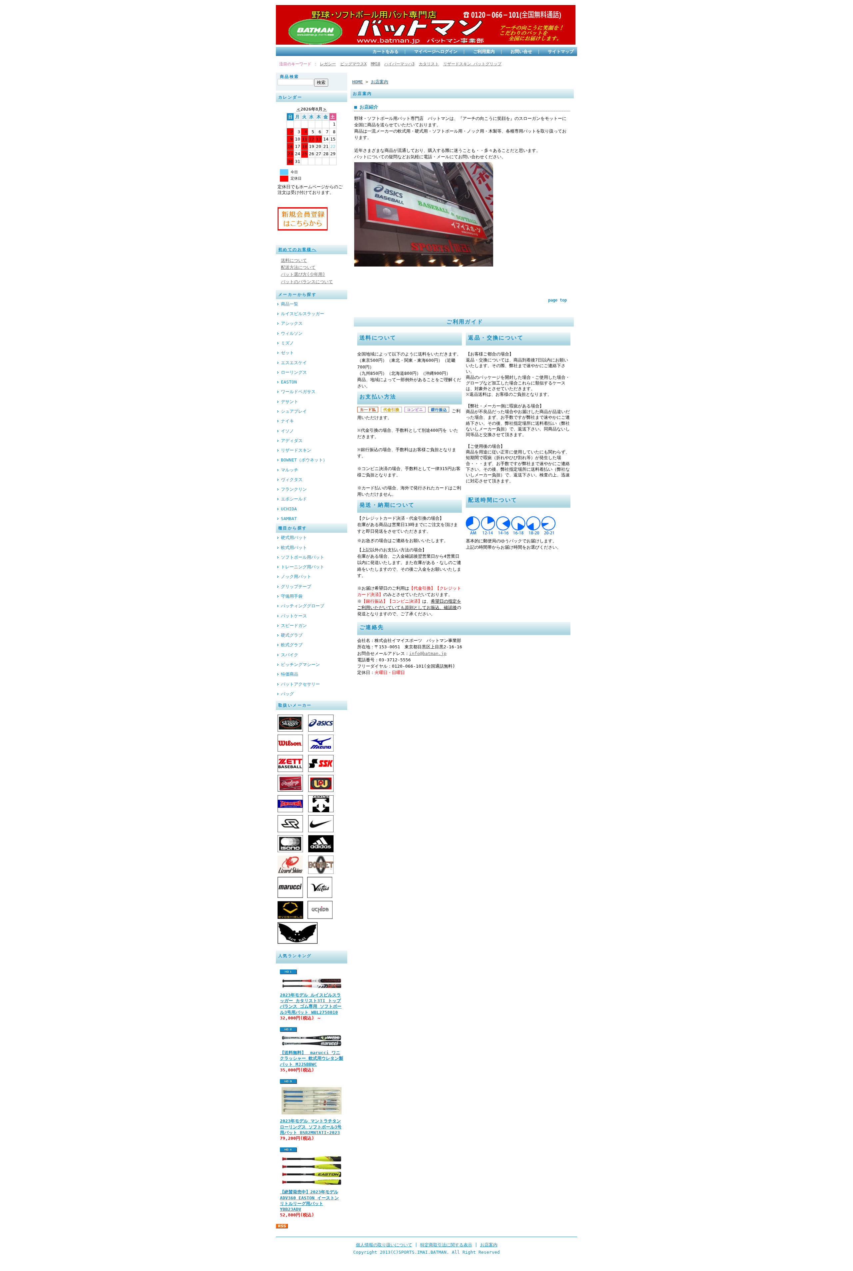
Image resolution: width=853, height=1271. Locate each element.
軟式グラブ (292, 644)
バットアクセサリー (300, 684)
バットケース (294, 615)
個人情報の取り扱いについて (384, 1244)
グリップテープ (296, 586)
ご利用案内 (484, 51)
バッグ (287, 693)
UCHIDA (289, 508)
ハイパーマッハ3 (399, 64)
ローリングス (294, 372)
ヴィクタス (292, 479)
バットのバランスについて (307, 281)
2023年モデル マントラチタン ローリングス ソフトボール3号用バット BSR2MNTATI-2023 (311, 1126)
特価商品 (289, 674)
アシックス (292, 323)
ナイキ (287, 420)
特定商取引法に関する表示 (446, 1244)
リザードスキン (296, 450)
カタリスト (429, 64)
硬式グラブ (292, 635)
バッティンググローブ (302, 605)
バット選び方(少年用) (303, 274)
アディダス (292, 440)
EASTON (289, 381)
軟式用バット (294, 547)
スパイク (289, 654)
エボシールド (294, 498)
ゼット (287, 352)
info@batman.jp (427, 653)
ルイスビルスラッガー (302, 313)
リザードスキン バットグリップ (472, 64)
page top (557, 300)
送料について (294, 260)
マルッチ (289, 469)
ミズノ (287, 342)
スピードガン (294, 625)
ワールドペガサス (298, 391)
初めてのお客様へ (297, 249)
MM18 (375, 64)
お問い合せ (521, 51)
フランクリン (294, 489)
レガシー (328, 64)
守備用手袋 (292, 596)
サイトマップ (561, 51)
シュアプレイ (294, 411)
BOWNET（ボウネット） (304, 459)
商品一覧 (289, 304)
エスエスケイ (294, 362)
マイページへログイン (435, 51)
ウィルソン (292, 333)
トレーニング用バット (302, 566)
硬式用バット (294, 537)
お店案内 (379, 81)
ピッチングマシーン (300, 664)
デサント (289, 401)
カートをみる (386, 51)
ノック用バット (296, 576)
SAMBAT (289, 518)
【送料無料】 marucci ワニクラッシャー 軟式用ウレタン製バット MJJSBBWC (311, 1058)
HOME (357, 81)
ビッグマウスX (353, 64)
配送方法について (298, 267)
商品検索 (289, 76)
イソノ (287, 430)
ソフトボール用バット (302, 557)
